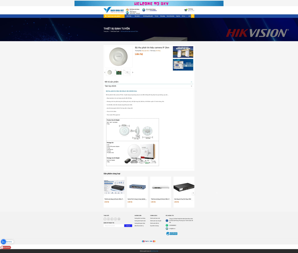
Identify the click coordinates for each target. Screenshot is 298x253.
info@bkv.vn (172, 228)
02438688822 (153, 10)
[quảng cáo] (183, 52)
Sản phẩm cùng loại (112, 174)
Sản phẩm (191, 9)
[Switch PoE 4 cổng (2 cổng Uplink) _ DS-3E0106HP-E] (137, 187)
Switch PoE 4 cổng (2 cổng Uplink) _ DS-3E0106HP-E (141, 199)
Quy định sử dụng (154, 225)
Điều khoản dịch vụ (139, 225)
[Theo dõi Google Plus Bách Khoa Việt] (112, 219)
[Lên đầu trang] (295, 245)
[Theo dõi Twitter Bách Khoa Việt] (108, 219)
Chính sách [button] (153, 215)
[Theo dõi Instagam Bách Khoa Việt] (115, 219)
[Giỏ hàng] (185, 10)
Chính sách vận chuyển (155, 220)
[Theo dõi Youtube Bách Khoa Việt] (119, 219)
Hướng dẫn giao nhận (140, 223)
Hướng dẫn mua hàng (140, 218)
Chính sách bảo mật (155, 218)
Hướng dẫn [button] (138, 215)
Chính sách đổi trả (154, 223)
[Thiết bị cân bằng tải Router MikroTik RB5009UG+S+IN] (114, 187)
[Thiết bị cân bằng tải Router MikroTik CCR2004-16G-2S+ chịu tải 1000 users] (160, 187)
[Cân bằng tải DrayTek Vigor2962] (183, 187)
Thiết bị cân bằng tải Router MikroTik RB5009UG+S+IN (118, 199)
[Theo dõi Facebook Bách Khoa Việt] (105, 219)
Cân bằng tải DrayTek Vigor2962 (182, 199)
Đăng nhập (132, 13)
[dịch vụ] (183, 65)
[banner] (149, 3)
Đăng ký (138, 13)
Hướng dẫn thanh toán (140, 220)
